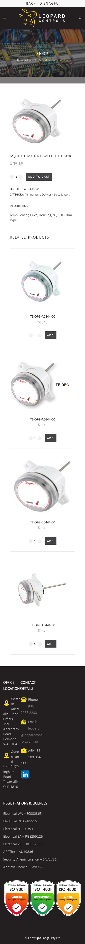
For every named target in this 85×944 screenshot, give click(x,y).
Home (20, 60)
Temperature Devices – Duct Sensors (47, 194)
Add (50, 335)
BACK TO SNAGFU (42, 3)
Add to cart (39, 177)
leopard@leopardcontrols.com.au (31, 735)
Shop (29, 60)
